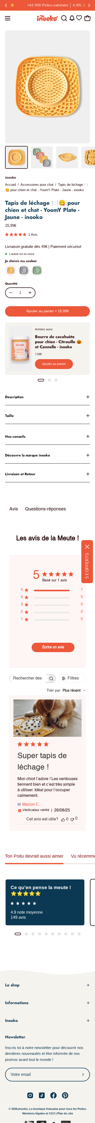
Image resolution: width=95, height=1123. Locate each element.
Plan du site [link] (65, 1113)
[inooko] (47, 18)
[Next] (89, 5)
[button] (63, 18)
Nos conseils (15, 436)
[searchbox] (28, 678)
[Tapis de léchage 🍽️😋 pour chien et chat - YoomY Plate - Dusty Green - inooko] (37, 270)
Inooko (11, 1020)
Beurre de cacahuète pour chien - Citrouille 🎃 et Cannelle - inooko (58, 342)
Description (14, 396)
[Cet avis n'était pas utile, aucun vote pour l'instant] (72, 819)
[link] (30, 1095)
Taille (9, 415)
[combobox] (66, 690)
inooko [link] (23, 1108)
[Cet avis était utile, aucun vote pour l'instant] (63, 819)
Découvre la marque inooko (27, 455)
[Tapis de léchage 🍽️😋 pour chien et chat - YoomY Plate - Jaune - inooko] (16, 157)
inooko (10, 177)
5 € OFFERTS (87, 566)
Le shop (12, 985)
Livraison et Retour (20, 473)
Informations (16, 1003)
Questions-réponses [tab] (45, 509)
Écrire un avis (53, 647)
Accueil (10, 185)
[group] (47, 5)
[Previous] (6, 5)
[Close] (87, 547)
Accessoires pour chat (37, 185)
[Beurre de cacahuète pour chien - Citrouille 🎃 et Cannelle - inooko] (20, 348)
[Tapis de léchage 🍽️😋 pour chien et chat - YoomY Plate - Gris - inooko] (23, 270)
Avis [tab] (13, 509)
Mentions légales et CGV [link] (39, 1113)
